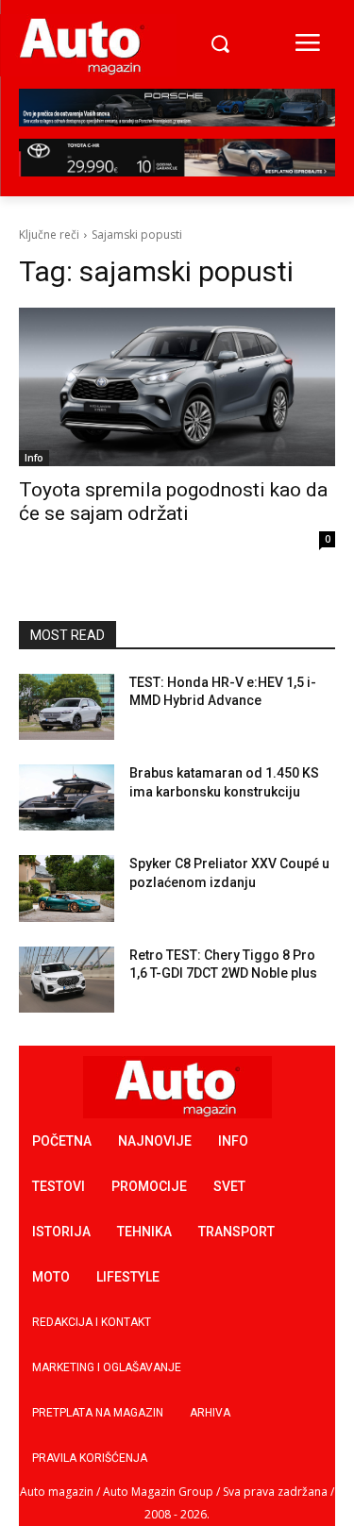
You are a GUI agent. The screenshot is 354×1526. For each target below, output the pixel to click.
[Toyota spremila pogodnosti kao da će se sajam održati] (177, 387)
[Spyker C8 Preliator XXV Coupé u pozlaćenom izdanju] (66, 888)
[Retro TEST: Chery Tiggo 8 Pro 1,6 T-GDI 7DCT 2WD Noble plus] (66, 980)
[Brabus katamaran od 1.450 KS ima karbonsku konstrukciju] (66, 797)
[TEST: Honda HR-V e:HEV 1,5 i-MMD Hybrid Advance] (66, 707)
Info (34, 457)
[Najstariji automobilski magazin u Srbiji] (82, 45)
